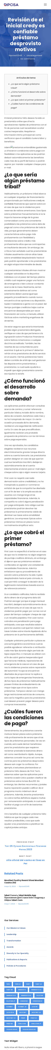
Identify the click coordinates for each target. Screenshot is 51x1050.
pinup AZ (34, 1018)
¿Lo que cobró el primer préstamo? (28, 99)
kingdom (23, 1001)
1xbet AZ (39, 984)
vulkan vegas (11, 1029)
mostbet (22, 1012)
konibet (9, 1007)
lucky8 (34, 1007)
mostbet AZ (36, 1012)
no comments (28, 58)
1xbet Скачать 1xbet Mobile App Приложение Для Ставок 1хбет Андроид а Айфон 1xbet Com (24, 897)
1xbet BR (9, 990)
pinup (23, 1018)
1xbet (28, 984)
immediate (22, 990)
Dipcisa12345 (15, 55)
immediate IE (11, 995)
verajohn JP (36, 1024)
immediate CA (36, 990)
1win (8, 984)
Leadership (11, 934)
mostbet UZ (11, 1018)
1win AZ (18, 984)
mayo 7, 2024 (9, 904)
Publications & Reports (17, 959)
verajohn (22, 1024)
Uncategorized (34, 55)
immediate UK (26, 995)
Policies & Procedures (16, 966)
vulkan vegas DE (29, 1029)
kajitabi (40, 995)
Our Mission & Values (16, 928)
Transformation (14, 940)
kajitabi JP (10, 1001)
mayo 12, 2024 (10, 886)
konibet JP (22, 1007)
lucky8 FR (10, 1012)
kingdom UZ (37, 1001)
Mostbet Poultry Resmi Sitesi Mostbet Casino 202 (24, 881)
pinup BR (9, 1024)
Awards (10, 947)
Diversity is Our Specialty (18, 953)
